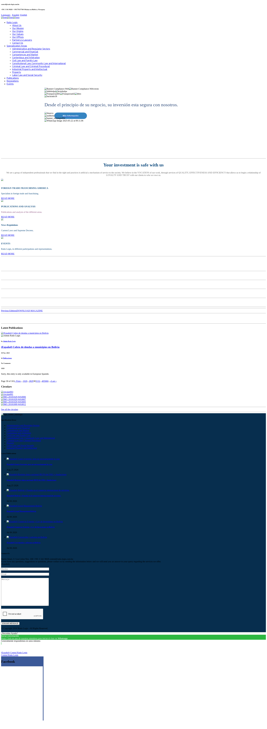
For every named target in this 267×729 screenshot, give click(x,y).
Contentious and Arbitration (26, 57)
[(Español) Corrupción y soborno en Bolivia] (27, 537)
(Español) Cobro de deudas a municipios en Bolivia (30, 347)
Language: (6, 15)
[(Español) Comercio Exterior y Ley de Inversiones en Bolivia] (35, 521)
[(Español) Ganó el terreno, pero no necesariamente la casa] (33, 459)
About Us (16, 25)
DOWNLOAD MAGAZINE (30, 310)
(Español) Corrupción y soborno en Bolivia (23, 543)
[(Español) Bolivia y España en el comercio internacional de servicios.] (38, 490)
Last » (54, 381)
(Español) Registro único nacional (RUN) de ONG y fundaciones (31, 480)
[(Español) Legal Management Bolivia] (24, 506)
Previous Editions (9, 310)
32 (39, 381)
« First (17, 381)
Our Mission (18, 28)
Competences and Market (25, 54)
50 (45, 381)
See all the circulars (9, 409)
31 (37, 381)
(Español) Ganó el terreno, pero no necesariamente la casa (29, 464)
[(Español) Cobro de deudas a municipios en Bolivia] (25, 333)
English (23, 15)
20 (26, 381)
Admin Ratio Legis (9, 341)
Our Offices (18, 37)
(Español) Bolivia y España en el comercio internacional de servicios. (34, 496)
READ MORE (7, 198)
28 (30, 381)
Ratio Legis (12, 22)
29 (32, 381)
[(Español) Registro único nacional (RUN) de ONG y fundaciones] (36, 474)
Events (10, 83)
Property (16, 72)
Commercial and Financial (25, 51)
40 (43, 381)
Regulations (13, 81)
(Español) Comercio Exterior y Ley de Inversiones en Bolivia (31, 527)
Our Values (18, 34)
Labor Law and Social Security (27, 75)
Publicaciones (7, 358)
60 (47, 381)
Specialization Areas (17, 45)
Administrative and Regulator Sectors (31, 48)
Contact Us (17, 43)
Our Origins (17, 31)
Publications (13, 78)
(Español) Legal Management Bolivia (21, 511)
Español (15, 15)
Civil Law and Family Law (25, 60)
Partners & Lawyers (22, 40)
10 (24, 381)
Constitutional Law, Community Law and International (39, 63)
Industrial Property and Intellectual (29, 69)
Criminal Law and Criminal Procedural (31, 66)
